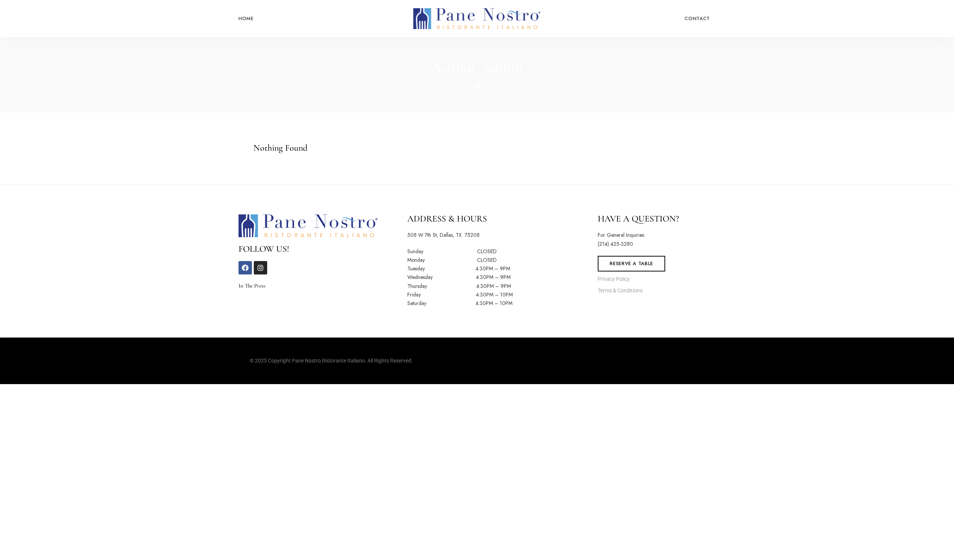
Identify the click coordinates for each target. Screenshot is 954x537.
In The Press (252, 285)
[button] (631, 263)
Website (477, 86)
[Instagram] (260, 267)
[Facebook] (245, 267)
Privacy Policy (614, 279)
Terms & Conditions (620, 290)
